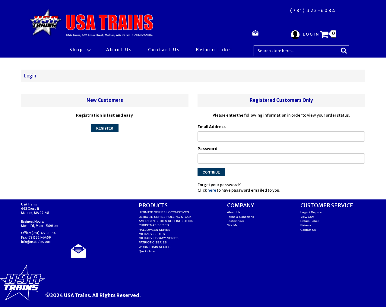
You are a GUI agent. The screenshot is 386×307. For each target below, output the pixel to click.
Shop (77, 49)
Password (207, 148)
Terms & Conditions (240, 216)
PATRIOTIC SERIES (153, 242)
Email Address (212, 126)
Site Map (233, 225)
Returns (305, 225)
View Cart (307, 216)
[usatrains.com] (92, 23)
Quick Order (147, 251)
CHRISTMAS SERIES (154, 225)
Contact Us (164, 49)
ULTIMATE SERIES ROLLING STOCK (165, 216)
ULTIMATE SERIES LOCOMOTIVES (164, 212)
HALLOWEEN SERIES (154, 229)
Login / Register (311, 212)
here (211, 190)
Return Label (214, 49)
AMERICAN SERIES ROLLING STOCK (166, 221)
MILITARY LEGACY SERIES (159, 238)
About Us (119, 49)
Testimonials (235, 221)
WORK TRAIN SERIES (154, 247)
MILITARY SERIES (152, 234)
